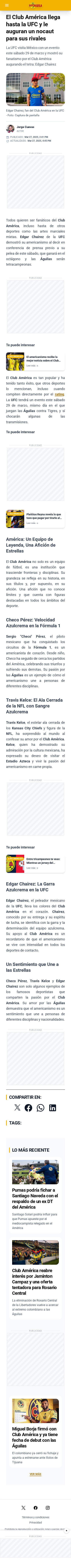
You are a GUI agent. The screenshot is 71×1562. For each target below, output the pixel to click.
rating (59, 394)
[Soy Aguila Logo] (35, 5)
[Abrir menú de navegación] (7, 5)
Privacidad (35, 1522)
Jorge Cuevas (25, 127)
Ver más (35, 1474)
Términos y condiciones (35, 1517)
